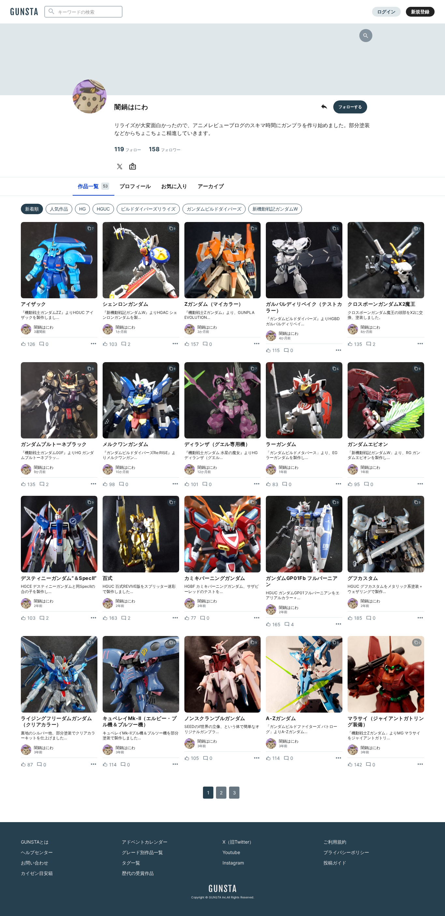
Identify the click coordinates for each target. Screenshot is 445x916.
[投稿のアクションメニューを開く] (93, 344)
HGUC (103, 209)
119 (127, 149)
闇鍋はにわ (43, 327)
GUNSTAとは (35, 842)
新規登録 (420, 11)
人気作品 (59, 209)
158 (164, 149)
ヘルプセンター (37, 852)
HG (82, 209)
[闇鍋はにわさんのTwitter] (120, 166)
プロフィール (135, 186)
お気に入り (174, 186)
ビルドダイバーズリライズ (148, 209)
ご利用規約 (334, 842)
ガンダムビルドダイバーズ (214, 209)
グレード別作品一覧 (142, 852)
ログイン (386, 11)
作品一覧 (93, 186)
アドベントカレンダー (144, 842)
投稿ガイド (334, 862)
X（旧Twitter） (238, 842)
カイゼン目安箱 (37, 873)
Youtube (231, 852)
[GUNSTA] (24, 12)
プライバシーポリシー (346, 852)
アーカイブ (211, 186)
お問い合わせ (34, 862)
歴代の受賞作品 (138, 873)
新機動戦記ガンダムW (275, 209)
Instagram (233, 862)
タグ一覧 (131, 862)
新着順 (32, 209)
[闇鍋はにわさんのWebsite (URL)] (133, 166)
